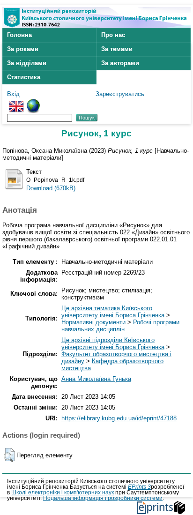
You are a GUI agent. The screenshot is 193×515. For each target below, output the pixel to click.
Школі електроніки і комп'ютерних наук (62, 492)
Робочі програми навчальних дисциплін (120, 326)
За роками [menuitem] (22, 48)
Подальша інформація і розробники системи (103, 498)
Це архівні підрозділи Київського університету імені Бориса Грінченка (112, 343)
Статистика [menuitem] (23, 77)
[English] (16, 102)
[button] (9, 455)
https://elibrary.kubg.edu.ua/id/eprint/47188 (119, 418)
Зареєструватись (120, 93)
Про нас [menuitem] (113, 34)
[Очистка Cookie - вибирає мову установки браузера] (33, 102)
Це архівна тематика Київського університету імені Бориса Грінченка (112, 312)
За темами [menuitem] (117, 48)
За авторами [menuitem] (120, 63)
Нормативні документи (93, 322)
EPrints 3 (139, 487)
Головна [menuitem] (19, 34)
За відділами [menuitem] (26, 63)
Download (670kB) (50, 188)
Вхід (13, 93)
